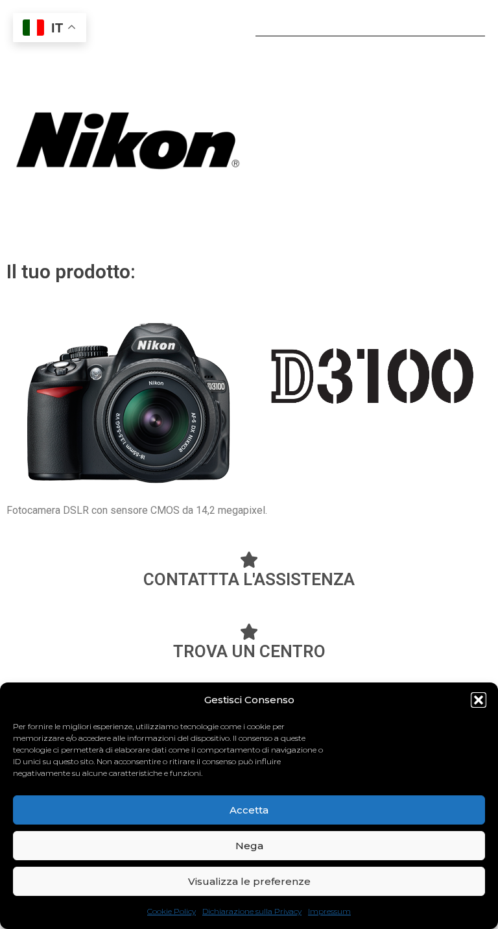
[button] (478, 700)
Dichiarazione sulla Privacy (252, 911)
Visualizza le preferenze (249, 881)
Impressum (329, 911)
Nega (249, 845)
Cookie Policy (171, 911)
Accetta (249, 810)
